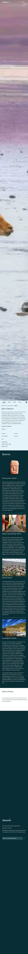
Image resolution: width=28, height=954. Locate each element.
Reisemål (3, 405)
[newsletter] (24, 838)
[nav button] (26, 402)
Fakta (20, 402)
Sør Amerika (10, 405)
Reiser (9, 402)
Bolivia (4, 402)
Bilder (14, 402)
